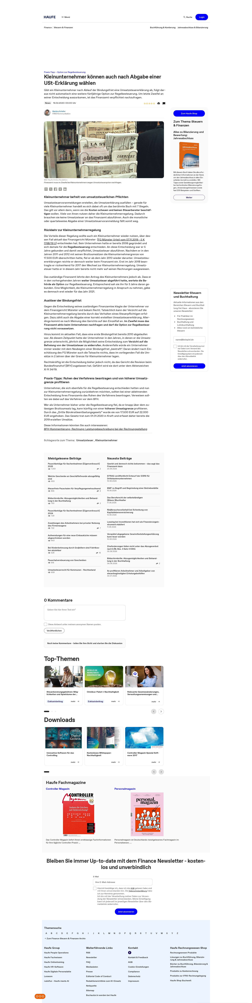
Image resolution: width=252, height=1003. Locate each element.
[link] (48, 27)
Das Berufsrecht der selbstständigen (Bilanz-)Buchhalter (125, 498)
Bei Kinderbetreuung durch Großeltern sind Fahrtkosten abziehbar (74, 549)
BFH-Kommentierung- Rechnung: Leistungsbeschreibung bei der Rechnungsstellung (95, 429)
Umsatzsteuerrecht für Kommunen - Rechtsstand (72, 570)
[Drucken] (159, 103)
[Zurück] (153, 711)
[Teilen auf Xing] (60, 189)
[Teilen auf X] (51, 189)
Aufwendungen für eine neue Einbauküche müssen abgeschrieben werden (72, 536)
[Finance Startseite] (50, 17)
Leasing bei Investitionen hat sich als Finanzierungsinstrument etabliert (133, 523)
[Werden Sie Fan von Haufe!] (129, 952)
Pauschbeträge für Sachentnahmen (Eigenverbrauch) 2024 (74, 512)
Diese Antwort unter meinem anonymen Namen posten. (74, 624)
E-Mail (96, 877)
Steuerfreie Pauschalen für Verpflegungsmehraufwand (74, 488)
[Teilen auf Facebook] (55, 189)
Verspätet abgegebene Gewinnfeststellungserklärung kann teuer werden (133, 535)
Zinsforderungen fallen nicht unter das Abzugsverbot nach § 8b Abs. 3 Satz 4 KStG (132, 547)
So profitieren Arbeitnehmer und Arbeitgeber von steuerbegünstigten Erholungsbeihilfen (131, 572)
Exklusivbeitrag (55, 701)
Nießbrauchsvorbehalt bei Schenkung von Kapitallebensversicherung (127, 511)
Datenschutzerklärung (138, 891)
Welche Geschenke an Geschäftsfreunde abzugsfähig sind (74, 477)
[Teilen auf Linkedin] (65, 189)
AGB (132, 888)
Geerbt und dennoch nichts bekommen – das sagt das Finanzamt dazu (133, 465)
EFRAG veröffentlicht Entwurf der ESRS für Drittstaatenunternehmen (128, 477)
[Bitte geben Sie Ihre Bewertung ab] (154, 103)
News (48, 103)
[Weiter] (161, 711)
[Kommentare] (164, 103)
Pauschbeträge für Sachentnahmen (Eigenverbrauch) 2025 (74, 465)
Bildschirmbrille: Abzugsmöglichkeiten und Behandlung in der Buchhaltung (73, 499)
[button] (201, 17)
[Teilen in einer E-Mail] (46, 189)
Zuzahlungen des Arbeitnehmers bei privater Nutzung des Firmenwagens (74, 524)
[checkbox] (45, 624)
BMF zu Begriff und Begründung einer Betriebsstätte (132, 488)
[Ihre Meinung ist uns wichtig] (40, 996)
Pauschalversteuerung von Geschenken (67, 560)
